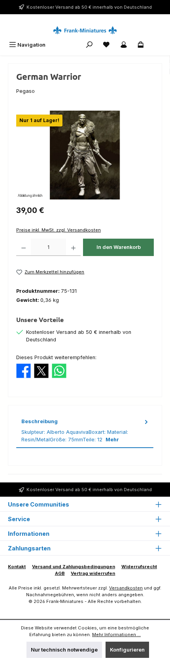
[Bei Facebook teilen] (23, 371)
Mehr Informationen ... (116, 634)
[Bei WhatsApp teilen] (59, 371)
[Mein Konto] (123, 44)
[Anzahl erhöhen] (73, 247)
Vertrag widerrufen (93, 573)
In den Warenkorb (118, 247)
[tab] (84, 430)
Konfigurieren (127, 650)
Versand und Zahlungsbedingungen (73, 566)
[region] (85, 155)
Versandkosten (126, 588)
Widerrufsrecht (139, 566)
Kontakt (17, 566)
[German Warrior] (85, 155)
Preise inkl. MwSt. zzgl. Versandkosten (58, 230)
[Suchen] (89, 44)
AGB (60, 573)
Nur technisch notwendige (64, 650)
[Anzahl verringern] (23, 247)
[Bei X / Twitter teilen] (41, 371)
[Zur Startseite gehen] (85, 30)
